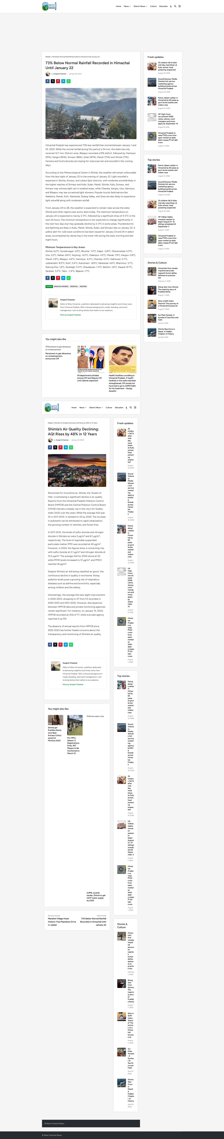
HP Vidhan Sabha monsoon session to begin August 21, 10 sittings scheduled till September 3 (131, 838)
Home (118, 6)
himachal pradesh (61, 286)
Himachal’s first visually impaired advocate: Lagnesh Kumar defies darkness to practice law (131, 951)
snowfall (74, 286)
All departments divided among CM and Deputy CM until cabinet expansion (89, 378)
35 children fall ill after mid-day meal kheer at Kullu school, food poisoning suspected (131, 445)
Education (163, 6)
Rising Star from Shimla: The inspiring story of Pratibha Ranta (131, 991)
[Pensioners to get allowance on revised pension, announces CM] (59, 348)
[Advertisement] (112, 30)
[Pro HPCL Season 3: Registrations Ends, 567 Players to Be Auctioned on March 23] (75, 725)
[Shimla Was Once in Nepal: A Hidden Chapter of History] (121, 1080)
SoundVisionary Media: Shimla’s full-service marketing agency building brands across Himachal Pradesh (131, 494)
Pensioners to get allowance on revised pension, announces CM (58, 356)
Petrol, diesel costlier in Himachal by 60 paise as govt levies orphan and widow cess (131, 541)
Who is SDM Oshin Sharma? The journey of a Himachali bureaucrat (131, 1025)
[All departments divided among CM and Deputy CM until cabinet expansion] (91, 359)
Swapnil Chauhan (60, 74)
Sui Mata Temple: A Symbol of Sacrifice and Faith (131, 1058)
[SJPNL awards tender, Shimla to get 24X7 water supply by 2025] (96, 802)
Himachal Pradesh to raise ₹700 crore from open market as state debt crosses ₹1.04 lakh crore (131, 637)
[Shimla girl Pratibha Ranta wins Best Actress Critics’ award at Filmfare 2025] (55, 720)
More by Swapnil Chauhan (70, 315)
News (126, 6)
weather (83, 286)
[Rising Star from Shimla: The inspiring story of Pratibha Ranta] (121, 980)
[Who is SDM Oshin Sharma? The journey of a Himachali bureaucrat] (121, 1013)
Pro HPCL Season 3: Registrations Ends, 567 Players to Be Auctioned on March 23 (73, 746)
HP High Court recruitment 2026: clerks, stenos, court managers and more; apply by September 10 (131, 587)
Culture (153, 6)
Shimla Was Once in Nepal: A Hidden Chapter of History (166, 331)
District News (139, 6)
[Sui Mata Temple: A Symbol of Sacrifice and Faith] (121, 1049)
